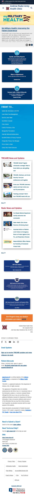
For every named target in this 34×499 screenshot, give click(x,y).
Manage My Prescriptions (8, 131)
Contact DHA (5, 446)
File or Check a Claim (7, 144)
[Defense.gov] (4, 450)
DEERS (24, 319)
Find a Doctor (5, 124)
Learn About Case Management (10, 114)
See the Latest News (7, 117)
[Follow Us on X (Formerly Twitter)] (6, 342)
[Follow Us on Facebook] (2, 342)
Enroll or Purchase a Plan (8, 128)
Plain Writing (9, 471)
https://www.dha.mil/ (7, 438)
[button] (7, 3)
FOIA (17, 475)
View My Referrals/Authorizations (10, 134)
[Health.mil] (10, 450)
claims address (17, 425)
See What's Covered (7, 121)
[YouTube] (10, 342)
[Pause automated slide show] (27, 45)
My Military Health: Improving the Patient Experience (15, 29)
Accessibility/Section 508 (21, 471)
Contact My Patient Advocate (9, 148)
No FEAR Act (24, 475)
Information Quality (11, 466)
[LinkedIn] (14, 342)
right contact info (11, 431)
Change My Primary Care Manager (10, 141)
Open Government (23, 466)
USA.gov (17, 480)
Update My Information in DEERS (10, 111)
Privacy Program (22, 461)
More (2, 203)
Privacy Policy (11, 461)
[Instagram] (18, 342)
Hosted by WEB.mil (16, 486)
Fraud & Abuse (9, 475)
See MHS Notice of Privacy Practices (11, 138)
